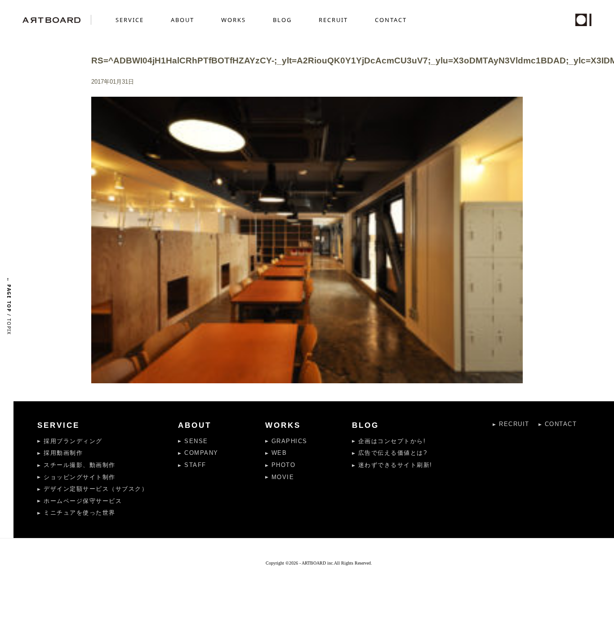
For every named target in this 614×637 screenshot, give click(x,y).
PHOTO (283, 465)
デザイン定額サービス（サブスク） (96, 488)
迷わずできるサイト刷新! (395, 465)
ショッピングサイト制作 (80, 477)
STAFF (195, 465)
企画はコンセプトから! (392, 441)
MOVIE (282, 477)
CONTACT (391, 20)
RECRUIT (333, 20)
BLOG (282, 20)
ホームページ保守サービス (83, 501)
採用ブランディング (73, 441)
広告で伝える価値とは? (392, 452)
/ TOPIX (9, 306)
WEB (279, 452)
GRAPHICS (289, 441)
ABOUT (182, 20)
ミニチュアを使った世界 (80, 512)
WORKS (233, 20)
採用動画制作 (63, 452)
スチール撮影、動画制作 (80, 465)
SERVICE (130, 20)
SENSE (196, 441)
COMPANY (201, 452)
